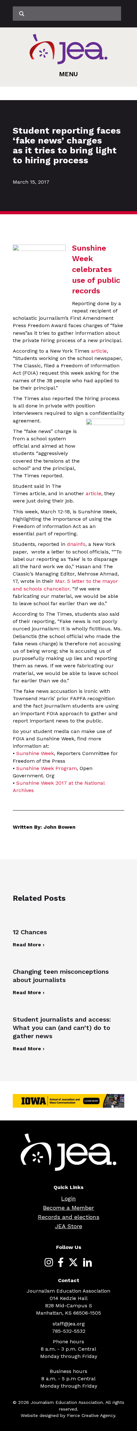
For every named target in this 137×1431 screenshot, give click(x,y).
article (99, 351)
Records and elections (68, 1217)
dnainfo (76, 544)
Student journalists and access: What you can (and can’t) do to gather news (62, 1028)
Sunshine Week (35, 753)
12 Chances (30, 932)
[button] (68, 74)
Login (68, 1198)
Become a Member (68, 1207)
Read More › (28, 945)
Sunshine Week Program (46, 768)
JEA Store (68, 1226)
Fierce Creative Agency (91, 1415)
